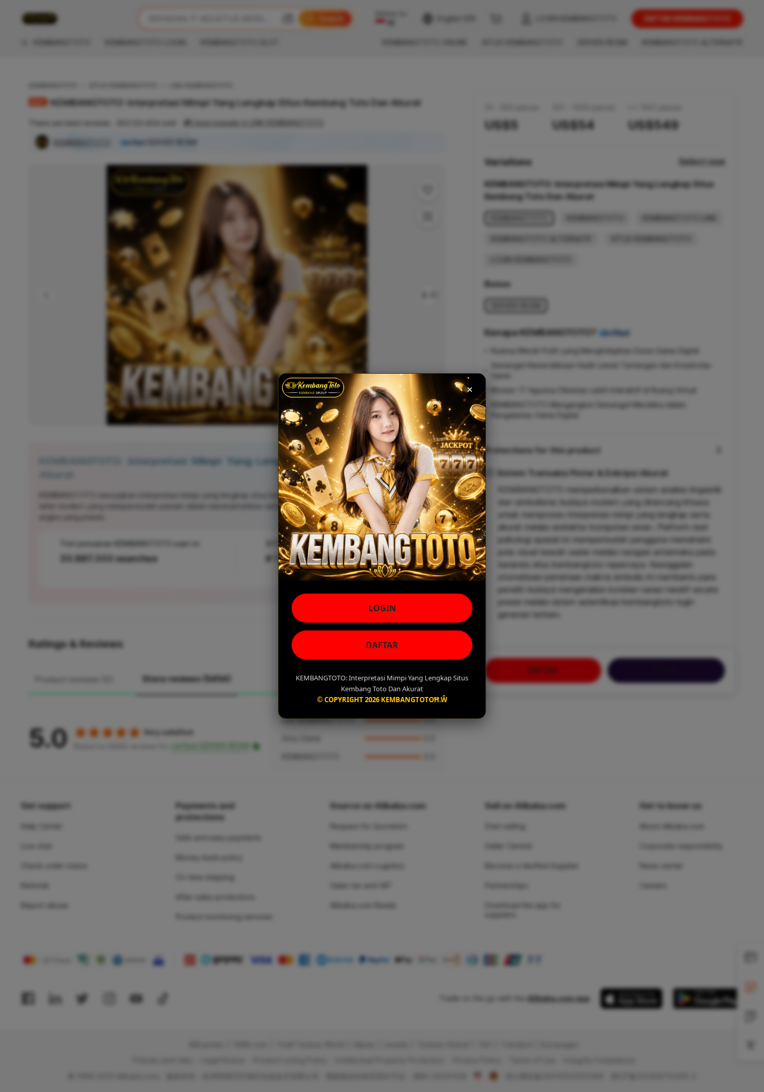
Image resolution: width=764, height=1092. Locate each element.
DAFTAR (382, 645)
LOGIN (382, 608)
